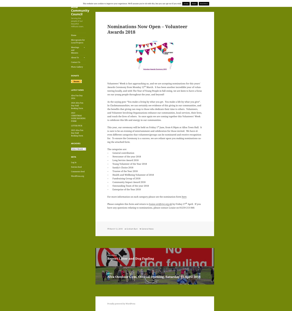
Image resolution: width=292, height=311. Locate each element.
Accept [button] (186, 4)
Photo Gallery (77, 67)
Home (73, 35)
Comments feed (78, 171)
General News (148, 229)
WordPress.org (77, 176)
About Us (75, 57)
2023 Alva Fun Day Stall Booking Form (77, 133)
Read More (204, 4)
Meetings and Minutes (75, 50)
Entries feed (76, 167)
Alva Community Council (80, 10)
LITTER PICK (76, 125)
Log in (73, 162)
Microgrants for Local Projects (78, 41)
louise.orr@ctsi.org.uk (160, 204)
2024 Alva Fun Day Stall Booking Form (77, 106)
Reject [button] (194, 4)
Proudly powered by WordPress (121, 303)
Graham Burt (132, 229)
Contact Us (75, 62)
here (184, 196)
